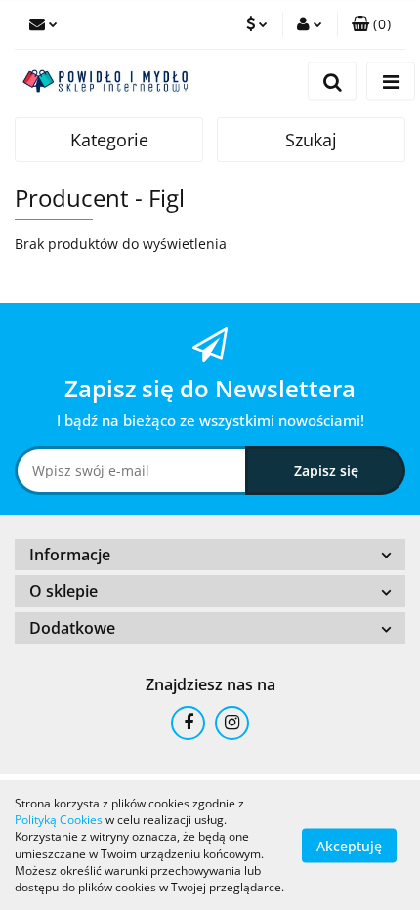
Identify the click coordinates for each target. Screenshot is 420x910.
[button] (371, 24)
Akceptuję (349, 845)
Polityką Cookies (59, 819)
